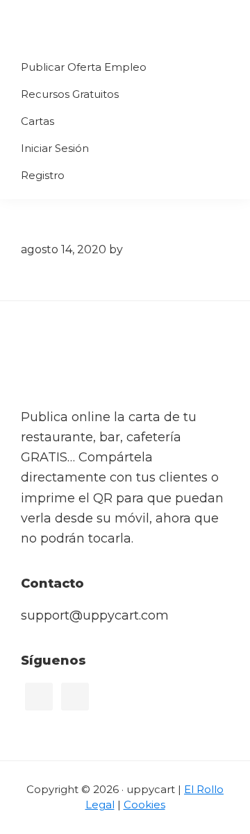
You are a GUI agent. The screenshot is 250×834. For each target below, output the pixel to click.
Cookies (144, 804)
